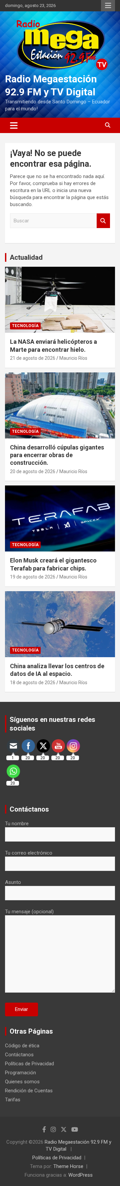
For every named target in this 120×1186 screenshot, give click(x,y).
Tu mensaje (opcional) (29, 912)
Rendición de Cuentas (29, 1091)
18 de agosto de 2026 (32, 682)
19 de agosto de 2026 (32, 576)
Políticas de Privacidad (29, 1064)
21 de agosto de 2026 (32, 358)
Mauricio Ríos (73, 358)
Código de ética (22, 1046)
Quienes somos (22, 1082)
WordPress (80, 1175)
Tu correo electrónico (28, 853)
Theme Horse (68, 1166)
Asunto (13, 882)
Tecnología (25, 325)
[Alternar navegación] (14, 125)
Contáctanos (19, 1055)
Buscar (103, 220)
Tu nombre (17, 824)
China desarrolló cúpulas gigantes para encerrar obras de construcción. (57, 455)
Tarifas (12, 1100)
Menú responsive (108, 5)
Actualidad (26, 257)
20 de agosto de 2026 (32, 471)
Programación (20, 1073)
